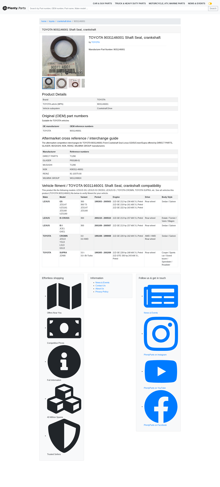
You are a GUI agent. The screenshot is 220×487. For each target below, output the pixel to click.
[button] (63, 55)
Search (213, 8)
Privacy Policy (101, 292)
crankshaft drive (64, 21)
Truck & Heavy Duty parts (130, 3)
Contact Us (100, 286)
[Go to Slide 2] (61, 83)
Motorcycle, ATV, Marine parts (167, 3)
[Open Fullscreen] (80, 72)
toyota (51, 21)
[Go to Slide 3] (74, 83)
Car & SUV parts (102, 3)
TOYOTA (95, 42)
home (43, 21)
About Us (99, 289)
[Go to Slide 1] (48, 83)
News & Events (196, 3)
